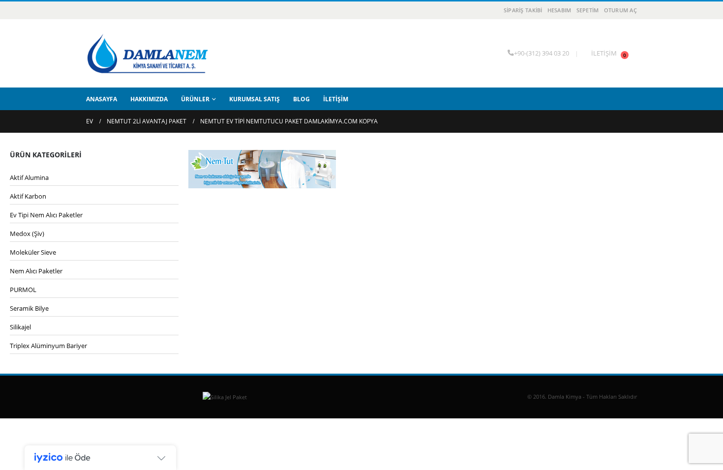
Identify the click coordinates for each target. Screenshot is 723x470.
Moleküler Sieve (33, 252)
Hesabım (559, 10)
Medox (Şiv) (27, 233)
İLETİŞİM (604, 53)
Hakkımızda (149, 99)
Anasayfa (101, 99)
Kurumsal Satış (254, 99)
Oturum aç (620, 10)
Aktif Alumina (29, 177)
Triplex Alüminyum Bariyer (48, 345)
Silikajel (20, 327)
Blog (301, 99)
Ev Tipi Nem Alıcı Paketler (46, 214)
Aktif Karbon (28, 196)
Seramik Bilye (29, 308)
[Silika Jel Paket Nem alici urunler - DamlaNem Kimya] (147, 53)
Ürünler (195, 99)
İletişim (335, 99)
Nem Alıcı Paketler (36, 270)
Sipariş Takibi (523, 10)
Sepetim (587, 10)
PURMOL (23, 289)
